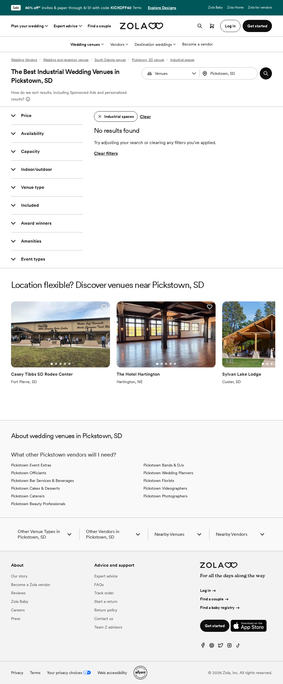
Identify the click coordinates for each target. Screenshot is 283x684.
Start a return (105, 601)
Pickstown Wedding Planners (168, 473)
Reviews (18, 593)
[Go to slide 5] (69, 363)
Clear (145, 116)
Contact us (103, 618)
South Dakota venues (110, 60)
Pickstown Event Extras (31, 465)
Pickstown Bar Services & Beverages (42, 480)
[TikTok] (238, 646)
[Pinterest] (211, 646)
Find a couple (99, 26)
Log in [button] (230, 26)
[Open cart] (212, 26)
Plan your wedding (27, 26)
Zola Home (235, 7)
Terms (137, 8)
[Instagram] (229, 646)
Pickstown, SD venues (148, 60)
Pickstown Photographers (165, 496)
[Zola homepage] (141, 26)
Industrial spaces (182, 60)
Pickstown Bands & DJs (163, 465)
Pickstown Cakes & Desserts (35, 488)
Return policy (105, 610)
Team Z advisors (108, 627)
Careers (18, 610)
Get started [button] (257, 26)
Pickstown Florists (158, 480)
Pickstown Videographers (165, 488)
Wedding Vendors (24, 60)
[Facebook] (203, 646)
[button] (194, 73)
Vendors (117, 44)
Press (15, 618)
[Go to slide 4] (65, 363)
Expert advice (66, 26)
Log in (205, 590)
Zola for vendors (260, 7)
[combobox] (229, 73)
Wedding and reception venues (65, 60)
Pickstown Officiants (28, 473)
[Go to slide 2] (56, 363)
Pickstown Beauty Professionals (38, 504)
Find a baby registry (217, 607)
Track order (104, 593)
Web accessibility (112, 672)
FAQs (99, 584)
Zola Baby (215, 7)
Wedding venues (85, 44)
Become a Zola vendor (30, 584)
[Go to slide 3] (60, 363)
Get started (215, 626)
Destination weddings (153, 44)
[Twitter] (220, 646)
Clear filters (106, 153)
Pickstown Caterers (27, 496)
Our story (19, 576)
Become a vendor (197, 44)
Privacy (17, 672)
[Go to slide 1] (51, 363)
